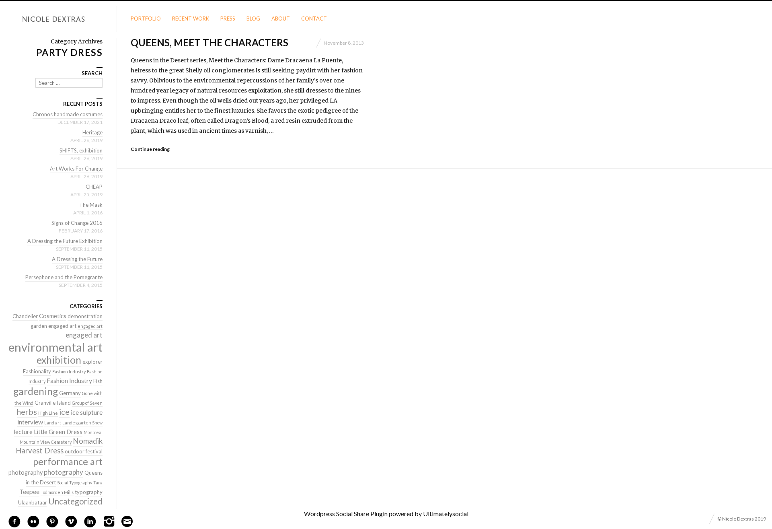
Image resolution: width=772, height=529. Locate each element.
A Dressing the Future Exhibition (65, 241)
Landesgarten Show (82, 422)
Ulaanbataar (32, 502)
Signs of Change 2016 (77, 223)
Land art (52, 422)
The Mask (91, 205)
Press (227, 18)
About (280, 18)
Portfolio (146, 18)
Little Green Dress (58, 431)
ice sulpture (87, 412)
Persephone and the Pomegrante (64, 277)
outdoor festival (84, 451)
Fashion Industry (69, 371)
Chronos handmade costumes (68, 114)
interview (30, 422)
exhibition (59, 360)
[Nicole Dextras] (58, 19)
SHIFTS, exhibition (81, 150)
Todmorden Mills (57, 492)
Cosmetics (52, 316)
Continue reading (150, 149)
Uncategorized (75, 501)
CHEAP (94, 186)
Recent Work (190, 18)
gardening (35, 391)
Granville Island (53, 402)
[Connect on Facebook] (14, 520)
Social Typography (74, 482)
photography (25, 472)
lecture (23, 431)
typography (89, 492)
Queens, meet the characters (209, 42)
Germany (70, 393)
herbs (27, 411)
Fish (98, 381)
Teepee (29, 491)
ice (64, 411)
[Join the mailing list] (127, 521)
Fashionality (37, 371)
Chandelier (25, 316)
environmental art (55, 347)
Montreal (93, 432)
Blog (253, 18)
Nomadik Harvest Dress (59, 445)
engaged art (62, 326)
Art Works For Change (76, 168)
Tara (98, 482)
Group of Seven (87, 402)
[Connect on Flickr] (33, 520)
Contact (314, 18)
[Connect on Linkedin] (90, 520)
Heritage (92, 132)
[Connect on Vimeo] (71, 520)
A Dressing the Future (77, 259)
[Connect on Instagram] (109, 520)
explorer (92, 361)
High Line (48, 413)
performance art (68, 461)
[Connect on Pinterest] (52, 520)
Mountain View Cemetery (46, 442)
